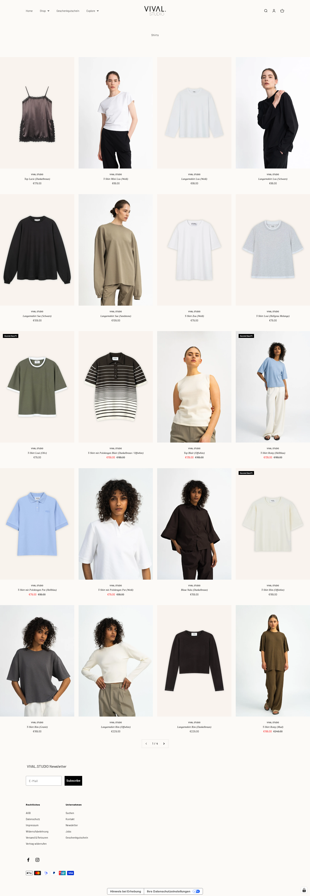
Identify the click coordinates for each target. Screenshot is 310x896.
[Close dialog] (205, 421)
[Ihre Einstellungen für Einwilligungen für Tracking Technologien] (304, 890)
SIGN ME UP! (155, 459)
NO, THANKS (155, 470)
